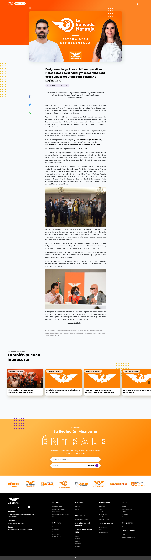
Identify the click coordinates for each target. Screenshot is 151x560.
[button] (149, 382)
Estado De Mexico (20, 3)
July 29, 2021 (82, 149)
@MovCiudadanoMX (53, 145)
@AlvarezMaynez (81, 140)
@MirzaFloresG (95, 140)
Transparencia (127, 523)
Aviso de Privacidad (76, 558)
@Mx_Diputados (71, 145)
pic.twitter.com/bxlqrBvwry (89, 145)
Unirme (91, 465)
